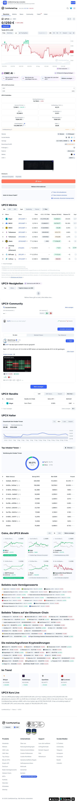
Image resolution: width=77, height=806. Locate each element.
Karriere (22, 773)
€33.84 (51, 636)
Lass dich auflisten (44, 743)
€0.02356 (12, 664)
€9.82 (34, 655)
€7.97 (36, 616)
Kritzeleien (5, 786)
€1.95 (36, 664)
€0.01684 (63, 619)
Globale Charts (6, 773)
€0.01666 (58, 628)
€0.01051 (60, 647)
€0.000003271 (64, 658)
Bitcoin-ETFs (6, 760)
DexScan (5, 766)
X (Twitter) (60, 743)
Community (60, 746)
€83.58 (53, 649)
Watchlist (5, 783)
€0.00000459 (61, 616)
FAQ (39, 753)
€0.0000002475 (36, 630)
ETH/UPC (21, 248)
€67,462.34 (35, 647)
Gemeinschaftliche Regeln (28, 760)
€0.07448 (14, 658)
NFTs (3, 776)
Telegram (59, 750)
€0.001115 (38, 661)
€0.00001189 (15, 636)
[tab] (16, 33)
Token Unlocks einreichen (60, 195)
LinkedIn (59, 763)
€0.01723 (36, 628)
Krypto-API (5, 763)
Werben (4, 746)
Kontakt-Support (43, 750)
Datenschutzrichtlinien (27, 750)
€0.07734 (55, 652)
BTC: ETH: (30, 8)
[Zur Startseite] (9, 8)
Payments (18, 176)
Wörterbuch (42, 756)
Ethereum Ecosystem (8, 176)
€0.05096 (56, 625)
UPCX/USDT (22, 241)
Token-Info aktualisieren (59, 192)
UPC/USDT (21, 219)
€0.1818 (13, 655)
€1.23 (11, 649)
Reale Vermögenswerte (9, 770)
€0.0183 (13, 630)
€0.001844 (23, 633)
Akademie (5, 743)
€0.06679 (13, 661)
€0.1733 (13, 628)
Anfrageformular (43, 746)
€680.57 (35, 652)
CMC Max (5, 753)
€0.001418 (34, 625)
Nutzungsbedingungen (27, 746)
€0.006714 (12, 625)
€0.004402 (56, 633)
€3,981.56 (39, 619)
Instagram (60, 753)
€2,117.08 (31, 649)
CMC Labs (5, 750)
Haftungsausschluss (26, 763)
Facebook (60, 756)
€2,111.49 (13, 616)
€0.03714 (13, 647)
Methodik (23, 766)
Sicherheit (23, 770)
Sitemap (4, 789)
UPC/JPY (21, 254)
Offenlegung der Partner (16, 277)
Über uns (23, 743)
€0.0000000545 (19, 622)
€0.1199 (49, 622)
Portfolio (4, 779)
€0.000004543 (39, 658)
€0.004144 (63, 661)
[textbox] (32, 323)
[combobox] (43, 33)
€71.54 (13, 652)
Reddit (59, 760)
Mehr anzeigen (69, 307)
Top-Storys (5, 756)
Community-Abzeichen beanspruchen (63, 198)
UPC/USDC (21, 236)
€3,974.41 (14, 619)
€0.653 (54, 655)
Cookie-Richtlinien (25, 756)
